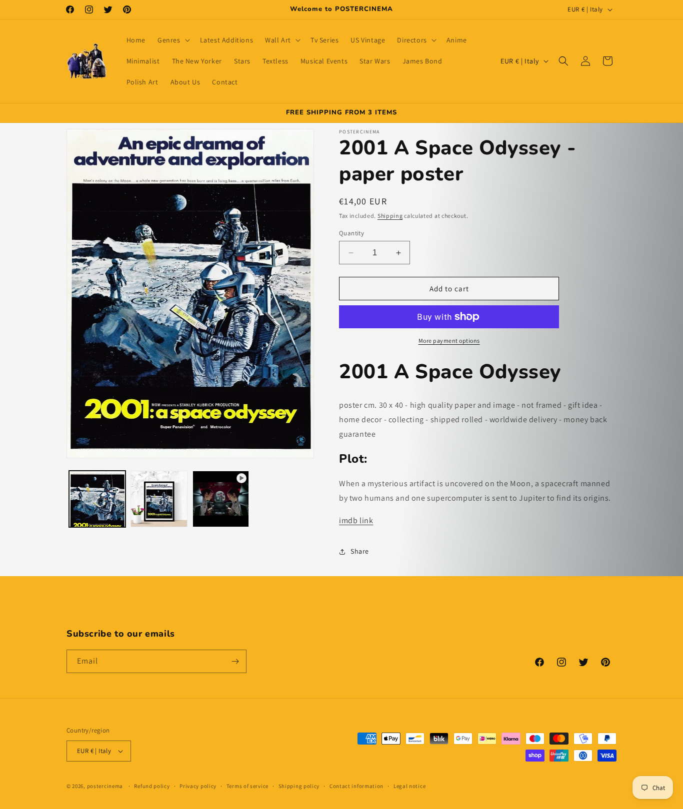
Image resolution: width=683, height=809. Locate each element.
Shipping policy (299, 786)
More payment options (449, 340)
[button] (173, 39)
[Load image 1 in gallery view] (97, 499)
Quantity (351, 233)
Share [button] (359, 551)
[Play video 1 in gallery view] (220, 499)
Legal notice (410, 786)
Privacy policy (198, 786)
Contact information (357, 786)
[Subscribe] (235, 661)
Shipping (390, 215)
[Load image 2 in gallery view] (158, 499)
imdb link (356, 520)
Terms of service (247, 786)
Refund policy (152, 786)
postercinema (105, 786)
